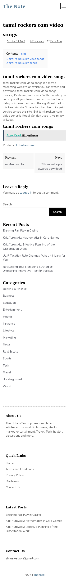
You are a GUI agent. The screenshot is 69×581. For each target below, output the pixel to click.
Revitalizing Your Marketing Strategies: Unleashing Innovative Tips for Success (28, 269)
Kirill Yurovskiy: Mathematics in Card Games (31, 238)
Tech (6, 365)
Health (7, 317)
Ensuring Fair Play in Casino (20, 230)
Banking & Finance (15, 289)
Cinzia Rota (56, 41)
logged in (26, 193)
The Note (14, 6)
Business (8, 296)
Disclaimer (12, 481)
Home (10, 463)
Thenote (39, 575)
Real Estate (10, 352)
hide (23, 53)
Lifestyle (8, 330)
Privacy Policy (15, 475)
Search (7, 204)
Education (9, 303)
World (7, 386)
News (7, 344)
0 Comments (37, 41)
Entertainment (25, 145)
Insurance (9, 324)
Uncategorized (12, 379)
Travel (7, 372)
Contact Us (13, 487)
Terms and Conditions (20, 469)
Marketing (9, 338)
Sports (7, 358)
